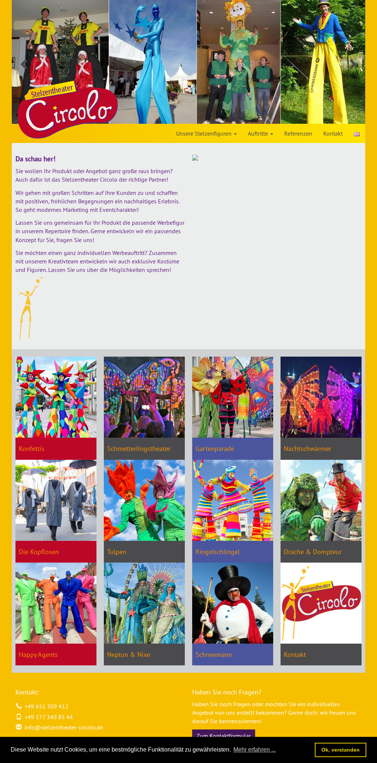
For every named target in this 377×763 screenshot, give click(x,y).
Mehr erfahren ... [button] (254, 749)
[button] (38, 62)
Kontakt (333, 133)
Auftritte (258, 133)
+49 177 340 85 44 (47, 717)
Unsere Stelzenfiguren (204, 133)
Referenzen (298, 133)
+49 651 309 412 (45, 706)
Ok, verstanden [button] (340, 750)
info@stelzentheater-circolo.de (64, 727)
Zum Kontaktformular (224, 735)
